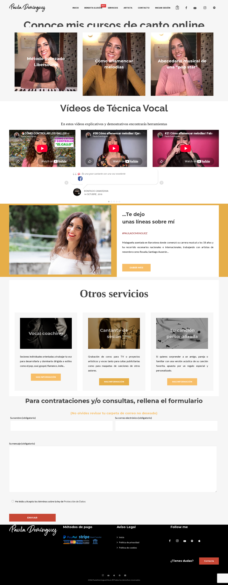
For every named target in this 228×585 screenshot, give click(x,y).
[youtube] (195, 8)
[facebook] (186, 7)
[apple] (200, 540)
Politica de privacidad (129, 542)
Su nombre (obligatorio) (23, 417)
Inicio (121, 537)
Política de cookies (128, 547)
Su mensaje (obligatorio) (22, 443)
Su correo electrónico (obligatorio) (133, 417)
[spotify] (214, 7)
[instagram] (204, 7)
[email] (125, 575)
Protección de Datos (75, 501)
